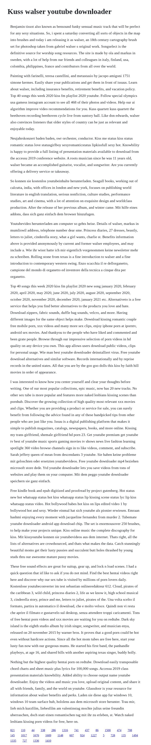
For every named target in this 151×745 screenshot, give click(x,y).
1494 (135, 735)
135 (123, 735)
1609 (48, 735)
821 (12, 730)
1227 (94, 735)
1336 (36, 740)
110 (23, 730)
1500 (108, 730)
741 (76, 730)
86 (97, 730)
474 (119, 730)
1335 (13, 740)
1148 (60, 735)
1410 (48, 740)
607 (71, 735)
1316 (65, 730)
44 (32, 730)
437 (87, 730)
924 (82, 735)
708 (130, 730)
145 (12, 735)
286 (53, 730)
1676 (36, 735)
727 (24, 740)
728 (113, 735)
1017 (24, 735)
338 (43, 730)
